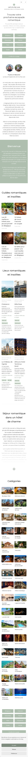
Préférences (14, 753)
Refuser (14, 749)
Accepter (14, 745)
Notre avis (4, 320)
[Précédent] (16, 378)
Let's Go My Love (14, 7)
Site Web (9, 380)
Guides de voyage (14, 56)
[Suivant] (12, 378)
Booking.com (4, 323)
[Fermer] (12, 380)
